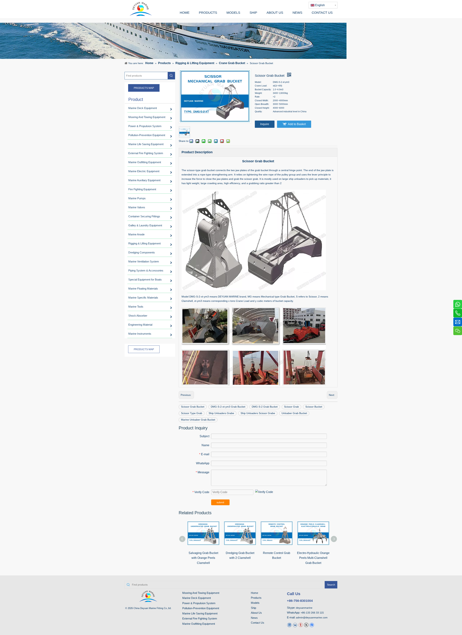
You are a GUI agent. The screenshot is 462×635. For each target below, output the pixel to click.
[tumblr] (300, 624)
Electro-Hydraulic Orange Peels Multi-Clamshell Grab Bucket (313, 557)
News (254, 617)
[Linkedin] (289, 624)
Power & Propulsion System (198, 603)
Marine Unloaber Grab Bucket (198, 419)
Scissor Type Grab (191, 413)
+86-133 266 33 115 (312, 612)
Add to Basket (297, 124)
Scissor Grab (291, 406)
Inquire (264, 124)
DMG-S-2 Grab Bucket (265, 406)
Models (255, 602)
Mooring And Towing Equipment (200, 592)
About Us (256, 612)
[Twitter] (306, 624)
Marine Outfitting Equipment (198, 623)
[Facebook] (312, 624)
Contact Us (257, 622)
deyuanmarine (304, 607)
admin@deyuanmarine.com (312, 617)
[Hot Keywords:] (171, 75)
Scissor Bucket (313, 406)
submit (220, 502)
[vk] (295, 624)
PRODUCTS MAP (144, 87)
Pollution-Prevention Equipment (200, 608)
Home (254, 592)
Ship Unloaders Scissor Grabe (258, 413)
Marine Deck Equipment (196, 597)
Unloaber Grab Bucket (294, 413)
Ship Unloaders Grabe (221, 413)
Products (256, 597)
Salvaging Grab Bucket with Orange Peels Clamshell (203, 557)
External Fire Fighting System (199, 618)
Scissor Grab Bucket (192, 406)
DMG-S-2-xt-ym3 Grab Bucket (228, 406)
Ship (253, 607)
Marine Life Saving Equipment (199, 613)
